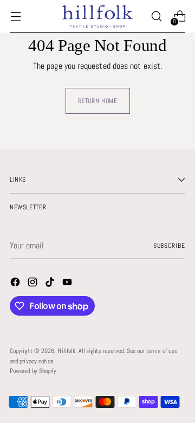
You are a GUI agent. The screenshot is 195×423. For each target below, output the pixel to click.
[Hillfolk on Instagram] (33, 284)
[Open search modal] (156, 16)
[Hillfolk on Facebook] (16, 284)
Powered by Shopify (33, 371)
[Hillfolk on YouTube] (68, 284)
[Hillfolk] (97, 16)
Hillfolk (66, 351)
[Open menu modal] (15, 16)
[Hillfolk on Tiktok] (50, 284)
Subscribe (169, 245)
